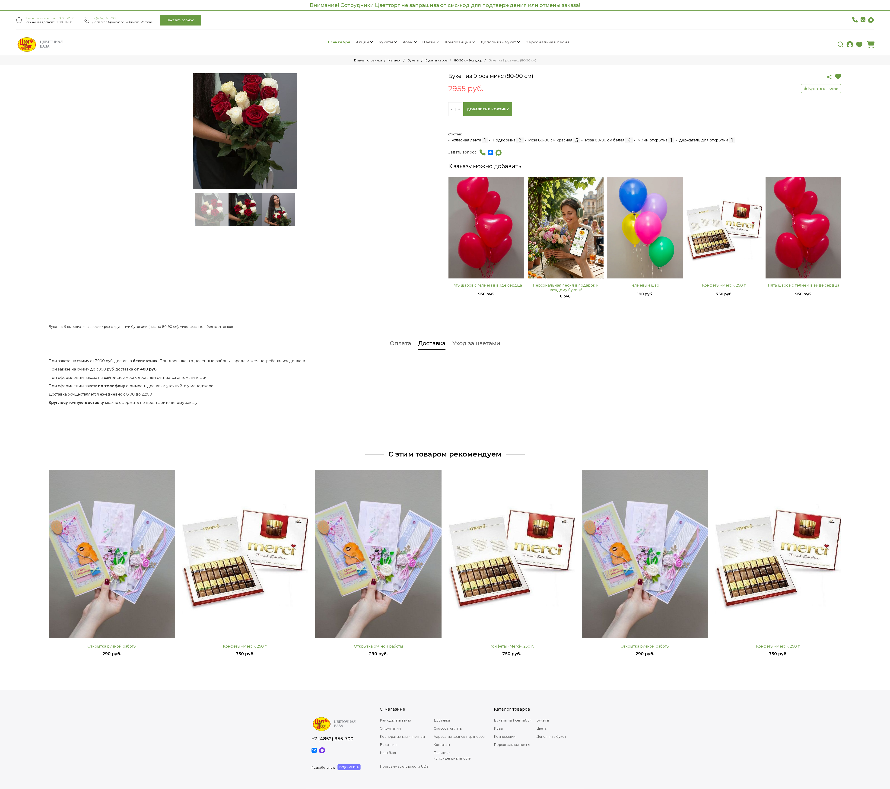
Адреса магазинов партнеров (459, 737)
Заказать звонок (180, 20)
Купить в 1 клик (822, 88)
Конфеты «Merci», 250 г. (724, 285)
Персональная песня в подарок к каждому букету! (565, 287)
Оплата (400, 344)
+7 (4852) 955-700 (104, 18)
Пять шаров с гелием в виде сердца (486, 285)
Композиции (458, 42)
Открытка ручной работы (112, 646)
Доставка (431, 344)
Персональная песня (547, 42)
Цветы (428, 42)
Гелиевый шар (645, 285)
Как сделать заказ (395, 720)
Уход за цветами (476, 344)
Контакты (442, 745)
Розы (408, 42)
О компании (390, 728)
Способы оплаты (448, 728)
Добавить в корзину (488, 109)
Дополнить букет (498, 42)
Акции (362, 42)
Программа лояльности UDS (404, 766)
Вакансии (388, 745)
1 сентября (338, 42)
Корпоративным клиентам (402, 737)
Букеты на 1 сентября (512, 720)
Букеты (385, 42)
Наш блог (388, 753)
